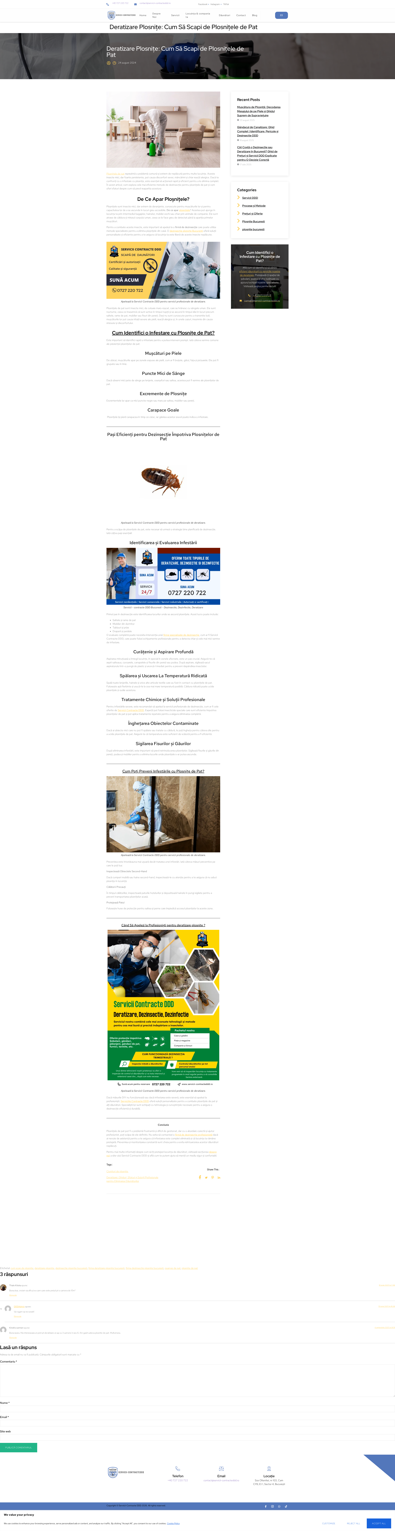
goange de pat (173, 1268)
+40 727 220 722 (120, 3)
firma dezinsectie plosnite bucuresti (145, 1268)
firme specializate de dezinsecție (181, 635)
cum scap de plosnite (22, 1268)
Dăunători (224, 15)
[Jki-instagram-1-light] (272, 1506)
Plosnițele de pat (115, 173)
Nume (5, 1403)
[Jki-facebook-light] (265, 1506)
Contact (241, 15)
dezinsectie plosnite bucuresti (71, 1268)
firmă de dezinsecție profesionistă (193, 1134)
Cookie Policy (173, 1523)
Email (4, 1417)
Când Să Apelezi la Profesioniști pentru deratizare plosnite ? (163, 925)
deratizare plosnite (44, 1268)
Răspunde (13, 1295)
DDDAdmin (19, 1306)
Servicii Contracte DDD (131, 710)
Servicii (175, 15)
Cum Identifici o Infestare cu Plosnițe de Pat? (163, 332)
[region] (197, 1520)
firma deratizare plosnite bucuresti (106, 1268)
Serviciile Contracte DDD (135, 1101)
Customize (328, 1523)
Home (142, 15)
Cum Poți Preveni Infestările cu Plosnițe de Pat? (163, 771)
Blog (254, 15)
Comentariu (8, 1361)
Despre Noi (156, 15)
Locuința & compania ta (198, 15)
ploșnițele (184, 210)
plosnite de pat (190, 1268)
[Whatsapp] (279, 1506)
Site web (5, 1431)
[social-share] (200, 1177)
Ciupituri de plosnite (117, 1171)
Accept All (379, 1523)
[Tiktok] (286, 1506)
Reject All (353, 1523)
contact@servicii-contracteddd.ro (155, 3)
